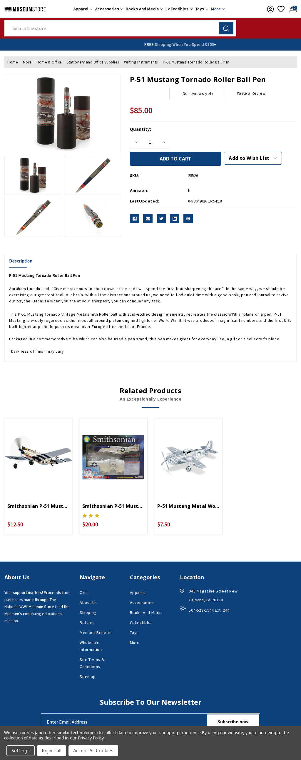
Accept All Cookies (93, 750)
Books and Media (142, 8)
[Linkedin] (174, 218)
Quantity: (140, 129)
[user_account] (269, 9)
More (216, 8)
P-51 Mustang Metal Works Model (188, 506)
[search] (226, 28)
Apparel (80, 8)
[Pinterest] (188, 218)
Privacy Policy (90, 738)
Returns (87, 622)
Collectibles (176, 8)
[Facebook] (134, 218)
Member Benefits (96, 632)
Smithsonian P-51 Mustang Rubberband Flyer (38, 506)
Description (21, 261)
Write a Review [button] (251, 93)
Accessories (107, 8)
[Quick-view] (31, 452)
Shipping (88, 612)
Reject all (51, 750)
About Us (88, 602)
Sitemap (88, 676)
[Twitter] (161, 218)
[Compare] (45, 452)
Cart (84, 592)
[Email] (148, 218)
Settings (20, 750)
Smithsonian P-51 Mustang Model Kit (113, 506)
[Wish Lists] (280, 9)
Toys (199, 8)
